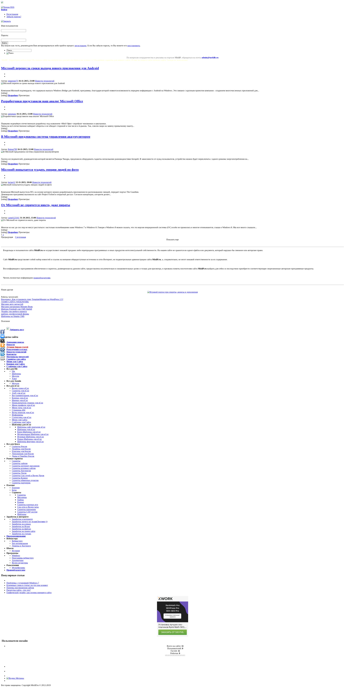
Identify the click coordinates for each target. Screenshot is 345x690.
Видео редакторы (20, 563)
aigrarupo (12, 114)
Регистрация (12, 14)
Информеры (17, 415)
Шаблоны (16, 374)
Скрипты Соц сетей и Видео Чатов (28, 475)
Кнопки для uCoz (20, 398)
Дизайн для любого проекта (14, 311)
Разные (20, 502)
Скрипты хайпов (19, 463)
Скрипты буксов (19, 446)
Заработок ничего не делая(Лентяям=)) (29, 521)
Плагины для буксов (21, 451)
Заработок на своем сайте (23, 531)
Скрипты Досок (19, 473)
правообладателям (41, 278)
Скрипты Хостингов (21, 471)
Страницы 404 (18, 410)
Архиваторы (17, 560)
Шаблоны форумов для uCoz (30, 441)
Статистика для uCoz (21, 417)
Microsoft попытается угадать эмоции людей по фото (40, 169)
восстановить (133, 45)
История (16, 551)
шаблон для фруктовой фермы (15, 314)
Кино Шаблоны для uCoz (29, 432)
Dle (13, 371)
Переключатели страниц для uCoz (27, 403)
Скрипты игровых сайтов (24, 468)
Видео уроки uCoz (20, 388)
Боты (14, 490)
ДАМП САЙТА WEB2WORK (15, 302)
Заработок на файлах (21, 529)
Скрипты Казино (20, 478)
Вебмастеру (17, 541)
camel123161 (13, 218)
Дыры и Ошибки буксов (23, 456)
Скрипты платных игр (27, 504)
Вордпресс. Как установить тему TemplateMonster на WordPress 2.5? (32, 299)
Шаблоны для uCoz (26, 429)
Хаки (14, 378)
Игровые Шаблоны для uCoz (30, 437)
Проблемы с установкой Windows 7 (22, 583)
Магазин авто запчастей (12, 304)
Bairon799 (12, 149)
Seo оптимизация (20, 543)
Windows (16, 555)
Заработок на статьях (21, 534)
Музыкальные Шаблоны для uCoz (33, 434)
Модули (15, 376)
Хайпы (20, 500)
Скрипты (16, 461)
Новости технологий (44, 81)
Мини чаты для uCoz (21, 407)
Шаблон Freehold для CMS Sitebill (16, 309)
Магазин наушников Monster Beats (17, 306)
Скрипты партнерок (21, 483)
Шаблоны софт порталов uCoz (31, 427)
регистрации (80, 45)
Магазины (22, 497)
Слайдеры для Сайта (21, 422)
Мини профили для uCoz (23, 405)
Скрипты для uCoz (20, 391)
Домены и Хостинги (21, 546)
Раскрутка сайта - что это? (18, 590)
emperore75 (13, 81)
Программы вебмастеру (23, 558)
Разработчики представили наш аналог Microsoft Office (42, 101)
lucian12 (11, 182)
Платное (16, 487)
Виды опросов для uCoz (23, 412)
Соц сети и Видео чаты (28, 507)
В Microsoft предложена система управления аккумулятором (45, 136)
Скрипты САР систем (27, 512)
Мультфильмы (18, 567)
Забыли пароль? (13, 16)
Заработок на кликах (21, 524)
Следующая (20, 237)
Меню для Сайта (19, 420)
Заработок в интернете (22, 519)
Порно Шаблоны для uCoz (29, 439)
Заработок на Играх (21, 526)
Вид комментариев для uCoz (25, 395)
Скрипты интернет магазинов (25, 466)
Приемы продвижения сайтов (20, 588)
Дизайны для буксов (21, 449)
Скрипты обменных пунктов (25, 480)
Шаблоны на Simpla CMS (12, 316)
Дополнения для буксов (23, 454)
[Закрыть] (6, 21)
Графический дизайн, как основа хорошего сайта (28, 592)
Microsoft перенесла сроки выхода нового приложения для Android (50, 68)
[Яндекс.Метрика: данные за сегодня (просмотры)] (15, 678)
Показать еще (172, 239)
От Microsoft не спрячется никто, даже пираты (35, 205)
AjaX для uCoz (18, 393)
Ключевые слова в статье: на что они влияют (27, 585)
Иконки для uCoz (20, 400)
